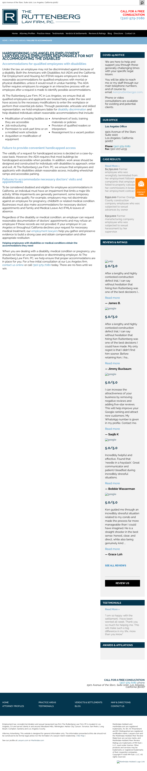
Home (15, 33)
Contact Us (130, 33)
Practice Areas (43, 33)
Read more (112, 297)
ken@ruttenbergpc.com (128, 92)
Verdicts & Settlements (76, 33)
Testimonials (58, 33)
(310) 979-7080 (132, 18)
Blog (110, 33)
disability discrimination (72, 109)
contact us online (13, 264)
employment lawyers (44, 230)
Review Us (122, 583)
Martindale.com (37, 740)
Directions (118, 33)
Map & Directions (121, 702)
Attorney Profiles (27, 33)
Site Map (80, 736)
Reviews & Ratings (97, 33)
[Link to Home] (41, 16)
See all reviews (115, 565)
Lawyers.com (22, 740)
